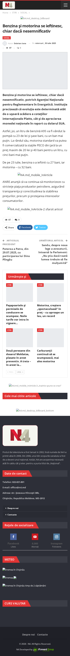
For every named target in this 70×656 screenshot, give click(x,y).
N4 (17, 649)
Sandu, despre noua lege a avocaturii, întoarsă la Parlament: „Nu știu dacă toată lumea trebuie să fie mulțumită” (52, 254)
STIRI (9, 285)
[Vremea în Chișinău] (14, 569)
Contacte (12, 514)
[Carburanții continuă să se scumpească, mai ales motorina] (50, 337)
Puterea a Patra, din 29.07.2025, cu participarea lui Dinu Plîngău (16, 254)
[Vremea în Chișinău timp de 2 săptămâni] (24, 585)
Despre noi (13, 508)
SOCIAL (7, 38)
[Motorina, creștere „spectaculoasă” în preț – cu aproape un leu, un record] (50, 292)
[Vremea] (9, 577)
